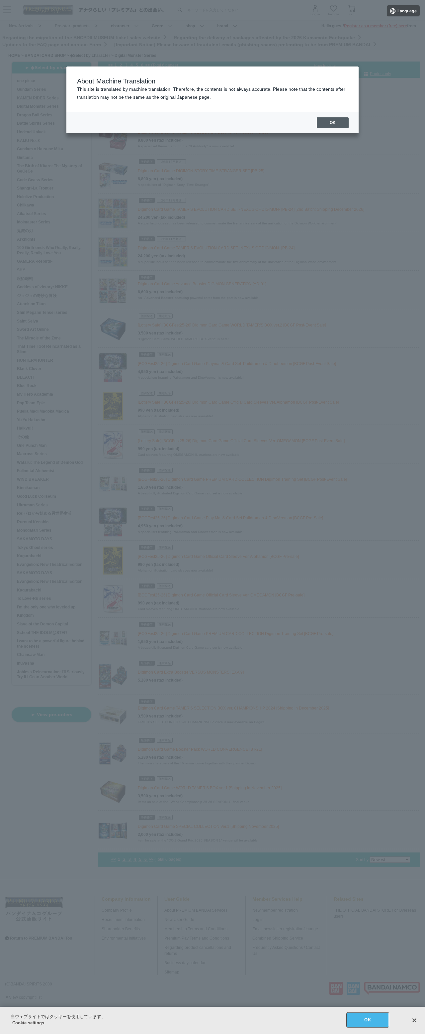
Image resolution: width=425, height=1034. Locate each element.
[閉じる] (414, 1020)
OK (367, 1019)
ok (333, 122)
